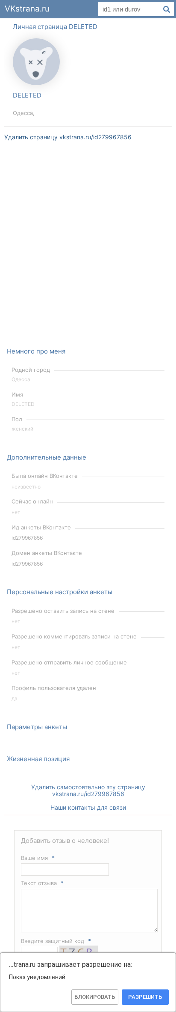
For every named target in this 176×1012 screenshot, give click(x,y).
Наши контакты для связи (88, 807)
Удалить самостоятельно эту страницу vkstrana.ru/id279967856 (88, 790)
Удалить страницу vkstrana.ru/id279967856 (68, 137)
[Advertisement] (88, 249)
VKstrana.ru (27, 9)
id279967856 (27, 538)
